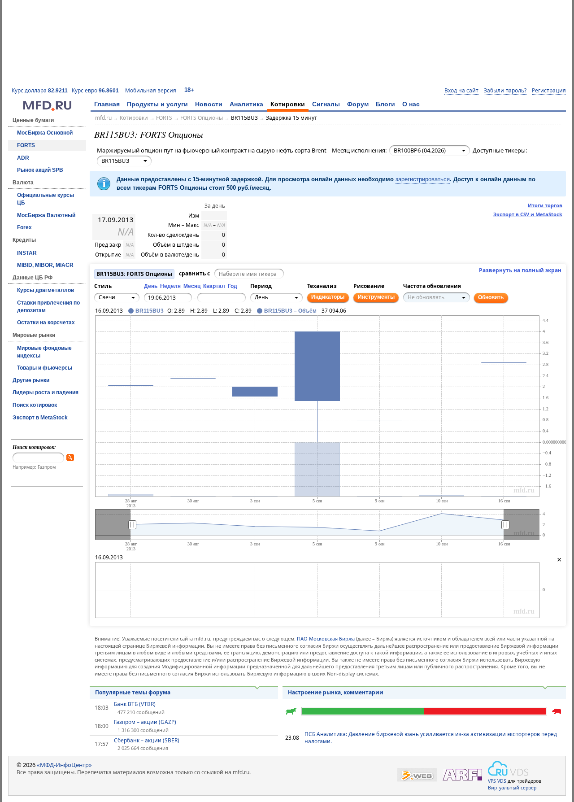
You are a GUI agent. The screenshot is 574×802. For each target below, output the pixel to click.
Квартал (214, 286)
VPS (492, 781)
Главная (107, 104)
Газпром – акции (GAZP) (145, 722)
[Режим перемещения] (103, 329)
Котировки (287, 104)
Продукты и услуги (157, 104)
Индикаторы (327, 297)
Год (232, 286)
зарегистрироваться (423, 179)
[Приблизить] (142, 329)
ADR (23, 158)
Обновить (491, 297)
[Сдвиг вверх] (122, 324)
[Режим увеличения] (103, 339)
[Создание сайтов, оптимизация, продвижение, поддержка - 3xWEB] (417, 775)
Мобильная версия (150, 90)
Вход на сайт (461, 90)
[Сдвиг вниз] (122, 344)
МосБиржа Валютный (46, 215)
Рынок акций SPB (40, 170)
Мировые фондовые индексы (44, 352)
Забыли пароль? (505, 90)
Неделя (170, 286)
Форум (358, 104)
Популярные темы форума (132, 692)
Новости (208, 104)
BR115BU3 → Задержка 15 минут (274, 118)
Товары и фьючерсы (44, 368)
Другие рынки (31, 380)
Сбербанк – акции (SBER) (146, 740)
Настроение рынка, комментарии (335, 692)
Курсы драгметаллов (45, 290)
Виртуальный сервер (512, 788)
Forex (24, 227)
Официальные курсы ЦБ (45, 199)
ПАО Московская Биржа (326, 638)
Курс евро (95, 90)
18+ (189, 90)
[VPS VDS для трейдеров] (508, 768)
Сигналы (326, 104)
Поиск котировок (35, 405)
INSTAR (27, 253)
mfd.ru (103, 118)
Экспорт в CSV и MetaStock (527, 214)
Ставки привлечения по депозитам (48, 307)
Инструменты (376, 297)
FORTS (26, 145)
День (150, 286)
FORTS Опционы (201, 118)
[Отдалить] (142, 339)
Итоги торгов (545, 205)
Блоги (385, 104)
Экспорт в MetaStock (40, 417)
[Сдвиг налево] (113, 334)
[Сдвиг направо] (132, 334)
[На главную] (47, 109)
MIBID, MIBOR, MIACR (45, 265)
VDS (501, 781)
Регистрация (549, 90)
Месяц (191, 286)
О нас (411, 104)
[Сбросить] (122, 334)
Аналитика (246, 104)
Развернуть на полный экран (520, 270)
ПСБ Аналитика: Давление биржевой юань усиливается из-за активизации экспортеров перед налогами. (430, 737)
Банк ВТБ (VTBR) (135, 704)
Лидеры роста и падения (45, 392)
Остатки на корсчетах (46, 322)
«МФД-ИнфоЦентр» (64, 765)
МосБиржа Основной (45, 133)
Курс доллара (40, 90)
